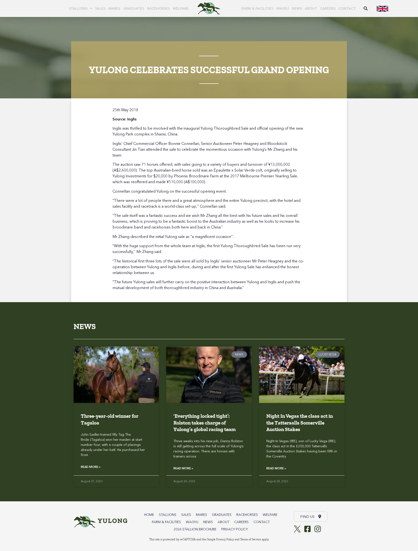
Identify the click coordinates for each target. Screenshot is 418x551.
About (311, 8)
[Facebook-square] (307, 529)
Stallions (78, 8)
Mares (114, 8)
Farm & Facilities (257, 8)
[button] (365, 8)
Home (149, 514)
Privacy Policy (234, 529)
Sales (100, 8)
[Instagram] (317, 529)
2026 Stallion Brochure (195, 529)
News (297, 8)
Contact (347, 8)
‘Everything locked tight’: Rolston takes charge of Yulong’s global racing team (204, 422)
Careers (328, 8)
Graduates (133, 8)
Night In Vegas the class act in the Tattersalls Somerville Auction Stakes (299, 422)
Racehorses (158, 8)
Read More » (90, 467)
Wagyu (282, 8)
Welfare (181, 8)
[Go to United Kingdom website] (382, 8)
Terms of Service (250, 539)
